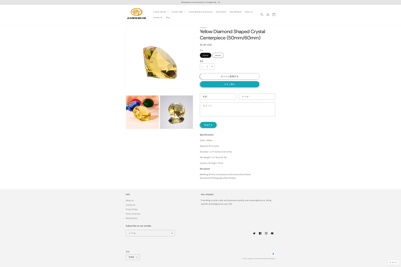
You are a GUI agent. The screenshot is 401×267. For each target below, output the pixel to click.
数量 (202, 61)
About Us (130, 200)
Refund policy (132, 218)
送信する (208, 125)
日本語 (131, 257)
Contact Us (130, 205)
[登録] (172, 233)
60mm (218, 55)
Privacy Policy (132, 209)
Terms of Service (133, 213)
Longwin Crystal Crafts (254, 258)
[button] (161, 12)
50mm (205, 55)
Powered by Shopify (268, 258)
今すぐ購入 (229, 84)
